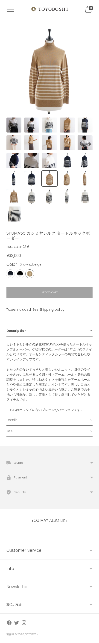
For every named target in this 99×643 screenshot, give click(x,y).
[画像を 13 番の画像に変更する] (49, 160)
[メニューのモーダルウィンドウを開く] (10, 9)
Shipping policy (51, 309)
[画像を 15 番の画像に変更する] (85, 160)
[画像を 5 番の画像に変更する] (85, 125)
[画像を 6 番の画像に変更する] (13, 142)
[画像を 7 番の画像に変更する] (31, 142)
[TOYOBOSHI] (49, 9)
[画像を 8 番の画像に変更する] (49, 142)
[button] (49, 330)
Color (11, 264)
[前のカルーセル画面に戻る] (6, 537)
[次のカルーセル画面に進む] (92, 537)
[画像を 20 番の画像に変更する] (85, 178)
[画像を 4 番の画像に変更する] (67, 125)
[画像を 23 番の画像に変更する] (49, 196)
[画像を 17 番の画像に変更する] (31, 178)
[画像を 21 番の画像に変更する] (13, 196)
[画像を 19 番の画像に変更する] (67, 178)
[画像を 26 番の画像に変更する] (13, 213)
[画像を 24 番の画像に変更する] (67, 196)
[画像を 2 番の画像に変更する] (31, 125)
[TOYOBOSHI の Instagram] (24, 623)
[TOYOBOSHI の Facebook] (9, 623)
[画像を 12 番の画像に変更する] (31, 160)
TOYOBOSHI (32, 634)
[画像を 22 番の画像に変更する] (31, 196)
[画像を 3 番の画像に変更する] (49, 125)
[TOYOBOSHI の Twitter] (16, 623)
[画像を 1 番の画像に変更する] (13, 125)
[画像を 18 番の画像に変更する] (49, 178)
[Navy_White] (10, 274)
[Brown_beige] (30, 274)
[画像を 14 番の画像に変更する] (67, 160)
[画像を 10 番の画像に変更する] (85, 142)
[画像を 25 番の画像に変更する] (85, 196)
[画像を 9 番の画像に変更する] (67, 142)
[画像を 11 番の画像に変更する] (13, 160)
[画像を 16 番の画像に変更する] (13, 178)
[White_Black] (20, 274)
